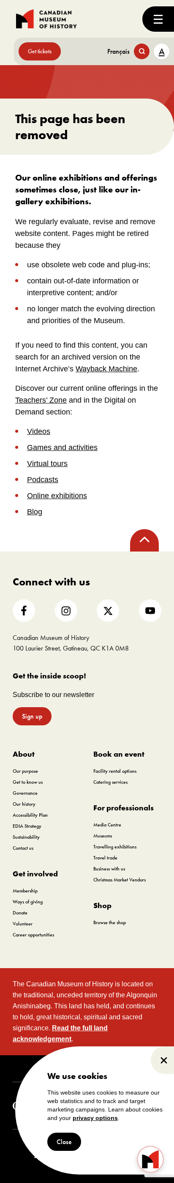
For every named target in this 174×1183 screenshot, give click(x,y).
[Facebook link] (24, 610)
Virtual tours (47, 463)
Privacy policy (124, 1068)
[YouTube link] (150, 610)
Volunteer (23, 923)
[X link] (108, 610)
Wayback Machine (106, 369)
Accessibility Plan (30, 815)
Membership (25, 890)
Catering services (110, 782)
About (24, 754)
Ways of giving (28, 901)
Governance (25, 793)
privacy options (95, 1117)
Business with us (109, 868)
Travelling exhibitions (114, 846)
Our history (24, 804)
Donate (20, 912)
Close (64, 1141)
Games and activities (62, 447)
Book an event (118, 754)
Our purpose (25, 771)
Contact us (23, 848)
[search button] (142, 51)
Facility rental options (114, 771)
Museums (102, 835)
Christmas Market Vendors (119, 879)
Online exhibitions (57, 495)
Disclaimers (82, 1068)
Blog (34, 512)
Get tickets (40, 51)
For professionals (123, 807)
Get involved (35, 873)
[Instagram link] (66, 610)
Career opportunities (33, 934)
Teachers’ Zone (41, 400)
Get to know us (28, 782)
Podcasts (42, 479)
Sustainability (26, 837)
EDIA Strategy (27, 826)
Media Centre (107, 824)
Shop (102, 905)
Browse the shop (109, 922)
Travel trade (105, 857)
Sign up (32, 716)
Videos (38, 431)
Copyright (44, 1068)
